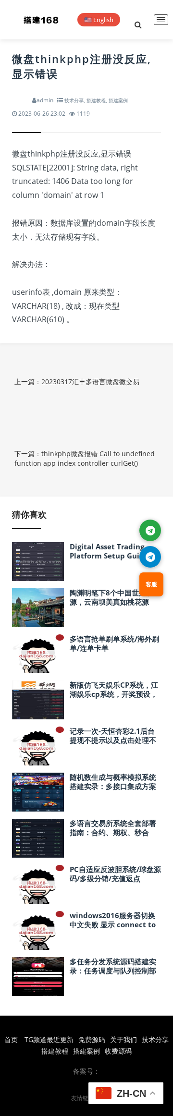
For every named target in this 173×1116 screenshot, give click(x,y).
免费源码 (91, 1039)
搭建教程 (96, 100)
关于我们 (123, 1039)
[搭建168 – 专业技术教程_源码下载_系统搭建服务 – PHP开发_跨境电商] (41, 20)
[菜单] (161, 19)
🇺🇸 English (98, 19)
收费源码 (118, 1050)
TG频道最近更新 (49, 1039)
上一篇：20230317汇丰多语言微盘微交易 (76, 381)
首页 (11, 1039)
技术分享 (74, 100)
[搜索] (138, 20)
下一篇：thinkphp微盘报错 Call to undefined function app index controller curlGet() (84, 458)
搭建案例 (118, 100)
